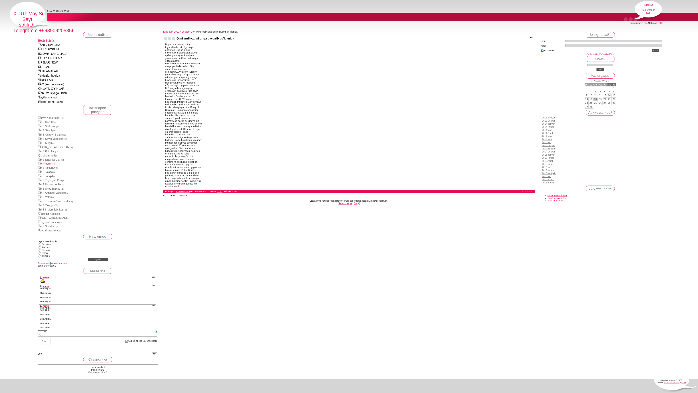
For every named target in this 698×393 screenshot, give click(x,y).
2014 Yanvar (548, 124)
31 (590, 107)
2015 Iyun (547, 164)
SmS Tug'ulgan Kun (50, 180)
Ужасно (46, 256)
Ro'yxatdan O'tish (606, 54)
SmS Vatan (45, 197)
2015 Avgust (548, 170)
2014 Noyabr (548, 148)
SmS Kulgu (45, 143)
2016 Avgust (548, 179)
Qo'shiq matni (46, 155)
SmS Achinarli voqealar (52, 192)
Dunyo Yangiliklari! (49, 117)
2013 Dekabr (548, 121)
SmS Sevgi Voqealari (50, 138)
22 (614, 99)
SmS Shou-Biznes (49, 188)
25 (595, 103)
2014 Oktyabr (548, 145)
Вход (648, 12)
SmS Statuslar (47, 126)
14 (609, 95)
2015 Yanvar (548, 155)
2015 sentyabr (549, 173)
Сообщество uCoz (556, 198)
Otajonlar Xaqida (48, 213)
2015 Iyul (546, 167)
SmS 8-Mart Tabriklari (51, 209)
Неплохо (46, 250)
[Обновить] (156, 331)
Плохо (45, 253)
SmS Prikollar (46, 151)
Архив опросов (59, 263)
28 (609, 103)
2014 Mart (547, 130)
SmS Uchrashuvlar (49, 184)
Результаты (44, 263)
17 (590, 99)
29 (614, 103)
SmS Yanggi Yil (47, 205)
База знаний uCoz (556, 200)
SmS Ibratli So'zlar (49, 159)
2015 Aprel (547, 161)
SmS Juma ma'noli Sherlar (54, 201)
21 (609, 99)
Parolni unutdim (593, 54)
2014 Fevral (548, 127)
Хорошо (46, 247)
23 (586, 103)
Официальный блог (557, 195)
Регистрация (648, 10)
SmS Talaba (45, 171)
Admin (219, 191)
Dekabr (185, 32)
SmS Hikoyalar (44, 164)
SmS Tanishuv (47, 167)
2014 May (547, 136)
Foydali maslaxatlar (49, 230)
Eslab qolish (550, 50)
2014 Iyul (546, 142)
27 (604, 103)
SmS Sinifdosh (47, 226)
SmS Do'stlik (46, 122)
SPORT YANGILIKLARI (52, 218)
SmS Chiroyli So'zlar (50, 134)
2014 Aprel (547, 133)
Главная (648, 5)
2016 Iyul (546, 176)
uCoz (683, 383)
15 (614, 95)
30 (586, 107)
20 (604, 99)
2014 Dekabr (548, 151)
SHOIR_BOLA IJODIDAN (53, 147)
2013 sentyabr (549, 117)
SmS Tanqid (45, 176)
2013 (176, 32)
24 (590, 103)
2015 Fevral (548, 158)
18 (192, 32)
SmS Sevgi (45, 130)
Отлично (46, 244)
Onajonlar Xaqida (48, 222)
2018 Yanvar (548, 182)
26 (600, 103)
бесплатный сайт (671, 383)
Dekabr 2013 (600, 81)
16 (586, 99)
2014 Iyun (547, 139)
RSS (661, 23)
